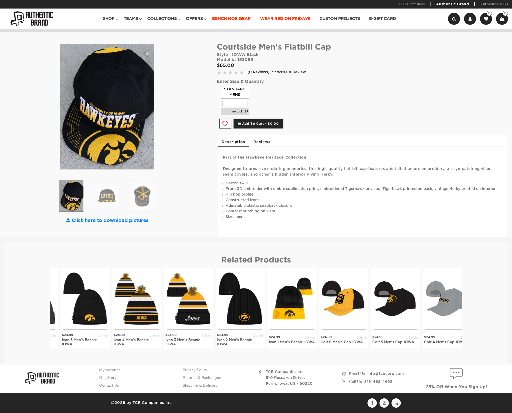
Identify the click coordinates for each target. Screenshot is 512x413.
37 (246, 111)
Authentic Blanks (494, 4)
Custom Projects (339, 19)
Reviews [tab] (261, 142)
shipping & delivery (200, 385)
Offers (194, 19)
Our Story (108, 377)
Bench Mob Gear (231, 19)
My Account (109, 370)
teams (131, 19)
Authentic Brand (452, 4)
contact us (109, 385)
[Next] (154, 108)
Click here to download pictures (109, 220)
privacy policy (195, 370)
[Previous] (60, 108)
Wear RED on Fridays (285, 19)
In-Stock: (237, 112)
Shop (108, 19)
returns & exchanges (202, 377)
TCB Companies (411, 4)
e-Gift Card (382, 19)
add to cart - (260, 123)
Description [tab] (234, 142)
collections (162, 19)
